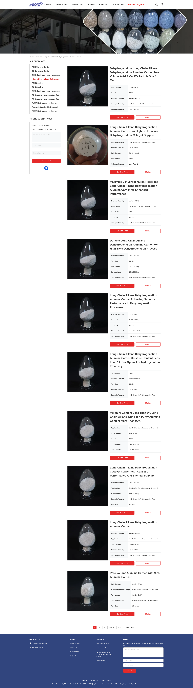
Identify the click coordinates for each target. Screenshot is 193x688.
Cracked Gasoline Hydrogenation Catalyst (46, 107)
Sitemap (84, 681)
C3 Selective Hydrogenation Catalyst (46, 99)
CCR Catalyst (37, 87)
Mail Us (148, 117)
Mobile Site (94, 681)
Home (31, 57)
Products (39, 57)
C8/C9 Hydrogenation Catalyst (45, 111)
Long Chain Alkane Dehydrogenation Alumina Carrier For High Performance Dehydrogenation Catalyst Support (134, 131)
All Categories (100, 660)
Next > (111, 627)
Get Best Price (122, 117)
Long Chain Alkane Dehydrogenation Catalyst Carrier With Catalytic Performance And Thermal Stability (133, 471)
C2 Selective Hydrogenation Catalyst (46, 95)
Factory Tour (73, 647)
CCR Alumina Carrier (40, 71)
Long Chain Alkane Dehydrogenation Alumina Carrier (47, 79)
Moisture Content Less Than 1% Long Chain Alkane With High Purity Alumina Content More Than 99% (135, 416)
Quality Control (74, 652)
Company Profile (75, 643)
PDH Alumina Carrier (40, 67)
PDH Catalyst (37, 83)
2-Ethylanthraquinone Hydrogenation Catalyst (46, 91)
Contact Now (46, 161)
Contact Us (73, 656)
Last (119, 627)
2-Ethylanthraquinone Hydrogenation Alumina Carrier (46, 75)
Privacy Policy (106, 681)
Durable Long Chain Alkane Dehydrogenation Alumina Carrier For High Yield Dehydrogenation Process (134, 244)
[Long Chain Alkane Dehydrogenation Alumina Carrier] (87, 540)
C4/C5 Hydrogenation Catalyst (45, 103)
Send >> (129, 671)
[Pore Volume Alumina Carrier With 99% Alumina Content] (87, 591)
